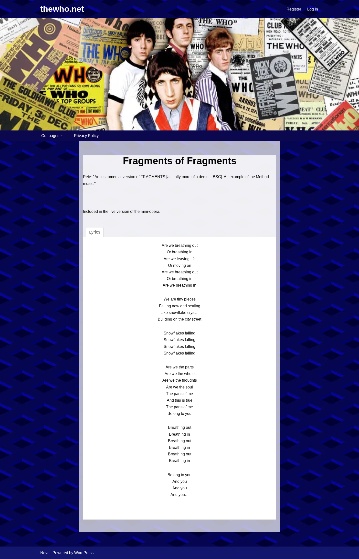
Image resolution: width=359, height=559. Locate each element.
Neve (45, 553)
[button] (62, 136)
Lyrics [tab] (94, 232)
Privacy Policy (86, 136)
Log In (312, 9)
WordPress (84, 553)
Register (293, 9)
